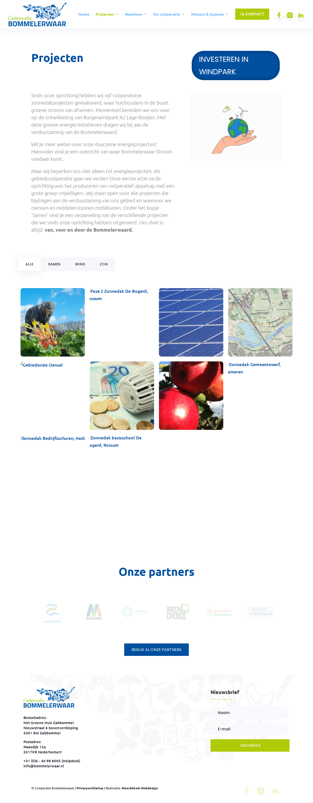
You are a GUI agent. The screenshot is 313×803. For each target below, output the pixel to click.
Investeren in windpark (223, 65)
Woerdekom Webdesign (140, 788)
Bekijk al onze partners (156, 649)
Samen (54, 264)
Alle (29, 264)
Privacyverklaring (90, 788)
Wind (80, 264)
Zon (104, 264)
